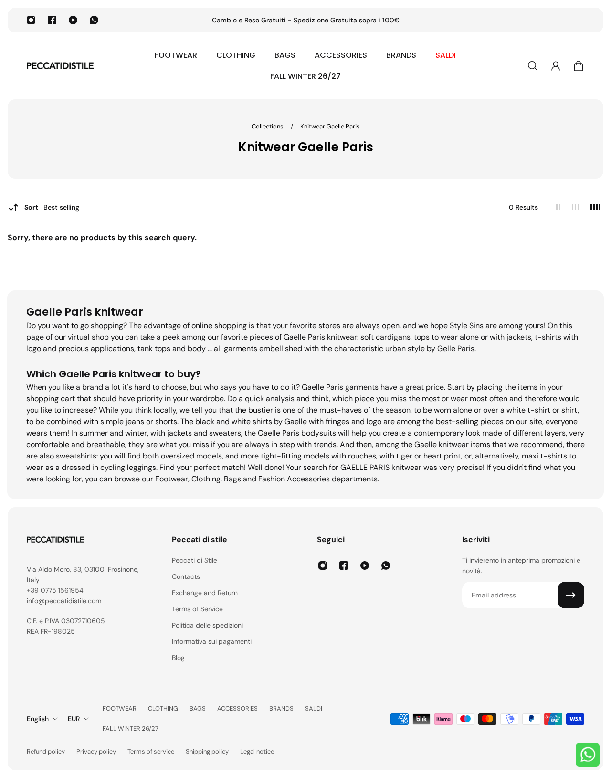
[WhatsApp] (94, 20)
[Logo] (60, 66)
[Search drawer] (532, 65)
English (38, 718)
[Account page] (555, 65)
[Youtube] (73, 20)
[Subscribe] (571, 595)
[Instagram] (31, 20)
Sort (51, 207)
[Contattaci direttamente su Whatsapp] (588, 755)
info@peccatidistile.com (64, 601)
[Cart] (578, 65)
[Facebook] (52, 20)
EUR (74, 718)
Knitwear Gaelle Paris (330, 126)
